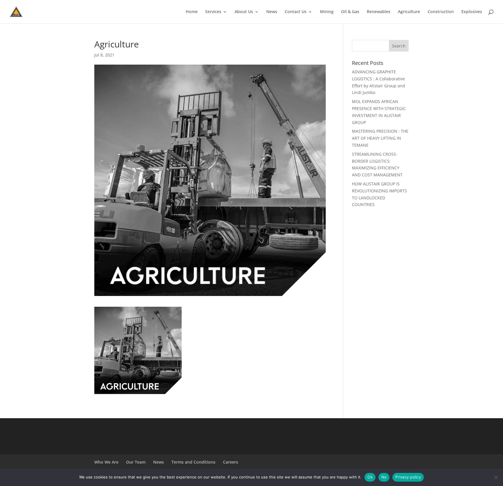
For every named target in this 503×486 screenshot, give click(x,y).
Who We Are (106, 462)
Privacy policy (408, 477)
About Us (244, 12)
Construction (441, 12)
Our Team (136, 462)
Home (192, 12)
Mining (327, 12)
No (384, 477)
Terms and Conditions (193, 462)
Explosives (471, 12)
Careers (230, 462)
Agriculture (409, 12)
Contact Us (296, 12)
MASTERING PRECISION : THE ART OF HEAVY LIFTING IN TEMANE (380, 138)
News (271, 12)
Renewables (378, 12)
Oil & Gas (350, 12)
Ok (370, 477)
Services (213, 12)
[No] (496, 477)
